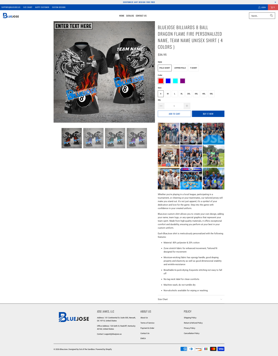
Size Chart (27, 7)
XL (182, 94)
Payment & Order (147, 328)
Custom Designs (59, 7)
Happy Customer (42, 7)
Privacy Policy (189, 328)
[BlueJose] (11, 16)
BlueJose (64, 349)
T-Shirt (193, 68)
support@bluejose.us (10, 7)
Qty (159, 100)
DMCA (143, 338)
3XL (196, 94)
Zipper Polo (180, 68)
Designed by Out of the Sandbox (81, 349)
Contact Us (144, 333)
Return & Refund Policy (193, 323)
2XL (188, 94)
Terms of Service (147, 323)
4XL (203, 94)
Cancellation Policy (191, 333)
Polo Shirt (164, 68)
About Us (144, 318)
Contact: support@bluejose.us (109, 334)
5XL (211, 94)
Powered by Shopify (104, 349)
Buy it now (208, 113)
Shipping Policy (190, 318)
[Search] (271, 15)
